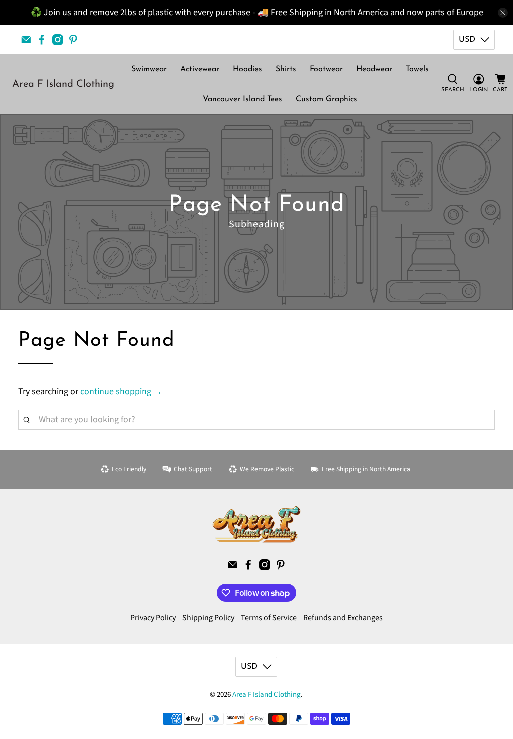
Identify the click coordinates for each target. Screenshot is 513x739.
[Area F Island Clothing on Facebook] (41, 39)
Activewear (199, 69)
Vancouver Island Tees (242, 99)
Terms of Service (269, 617)
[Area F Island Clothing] (256, 524)
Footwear (326, 69)
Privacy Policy (153, 617)
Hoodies (247, 69)
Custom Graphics (326, 99)
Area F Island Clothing (63, 84)
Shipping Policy (208, 617)
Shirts (286, 69)
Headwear (374, 69)
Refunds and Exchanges (343, 617)
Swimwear (149, 69)
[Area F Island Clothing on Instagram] (57, 39)
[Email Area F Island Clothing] (26, 39)
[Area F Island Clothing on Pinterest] (73, 39)
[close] (503, 13)
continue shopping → (121, 391)
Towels (417, 69)
